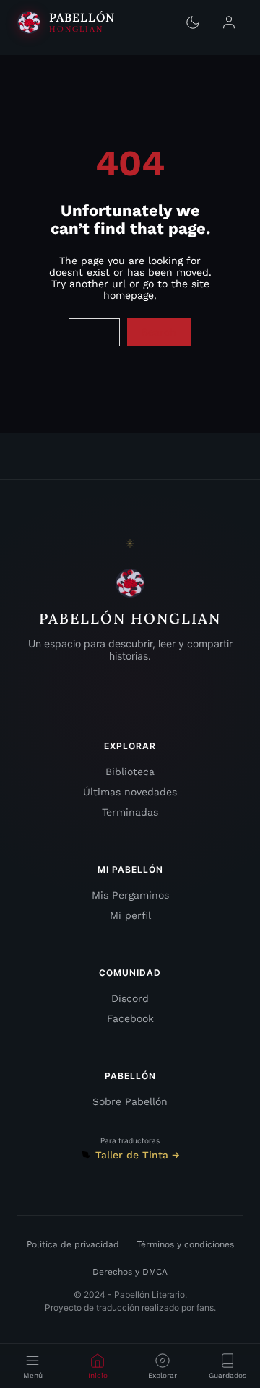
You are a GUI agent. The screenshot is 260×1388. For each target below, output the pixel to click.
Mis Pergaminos (130, 895)
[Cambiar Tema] (193, 22)
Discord (130, 998)
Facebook (130, 1018)
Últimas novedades (130, 792)
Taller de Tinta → (137, 1155)
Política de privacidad (73, 1244)
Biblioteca (130, 771)
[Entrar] (229, 22)
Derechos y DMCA (130, 1272)
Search (159, 332)
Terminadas (130, 812)
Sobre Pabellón (130, 1101)
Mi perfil (130, 915)
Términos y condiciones (185, 1244)
